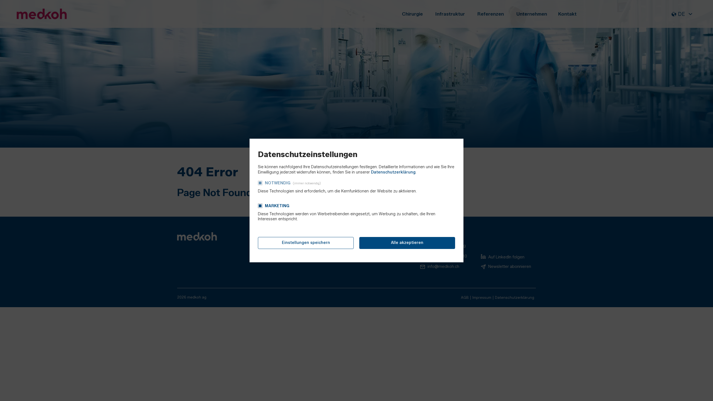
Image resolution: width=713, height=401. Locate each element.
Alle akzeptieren (407, 242)
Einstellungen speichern (306, 242)
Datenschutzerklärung (393, 172)
